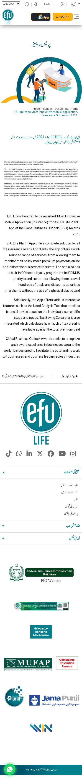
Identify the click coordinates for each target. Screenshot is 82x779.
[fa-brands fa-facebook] (51, 455)
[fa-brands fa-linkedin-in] (29, 455)
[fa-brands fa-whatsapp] (19, 455)
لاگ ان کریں (61, 16)
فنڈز (76, 499)
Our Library (61, 108)
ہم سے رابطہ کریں (69, 492)
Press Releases (43, 108)
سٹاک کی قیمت (71, 506)
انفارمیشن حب (73, 526)
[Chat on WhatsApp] (9, 769)
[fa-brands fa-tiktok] (9, 455)
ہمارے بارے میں (69, 485)
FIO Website (51, 581)
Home (74, 108)
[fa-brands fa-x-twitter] (40, 455)
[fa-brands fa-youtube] (62, 455)
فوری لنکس (74, 539)
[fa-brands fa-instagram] (73, 455)
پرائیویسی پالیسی (71, 513)
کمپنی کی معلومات (72, 472)
